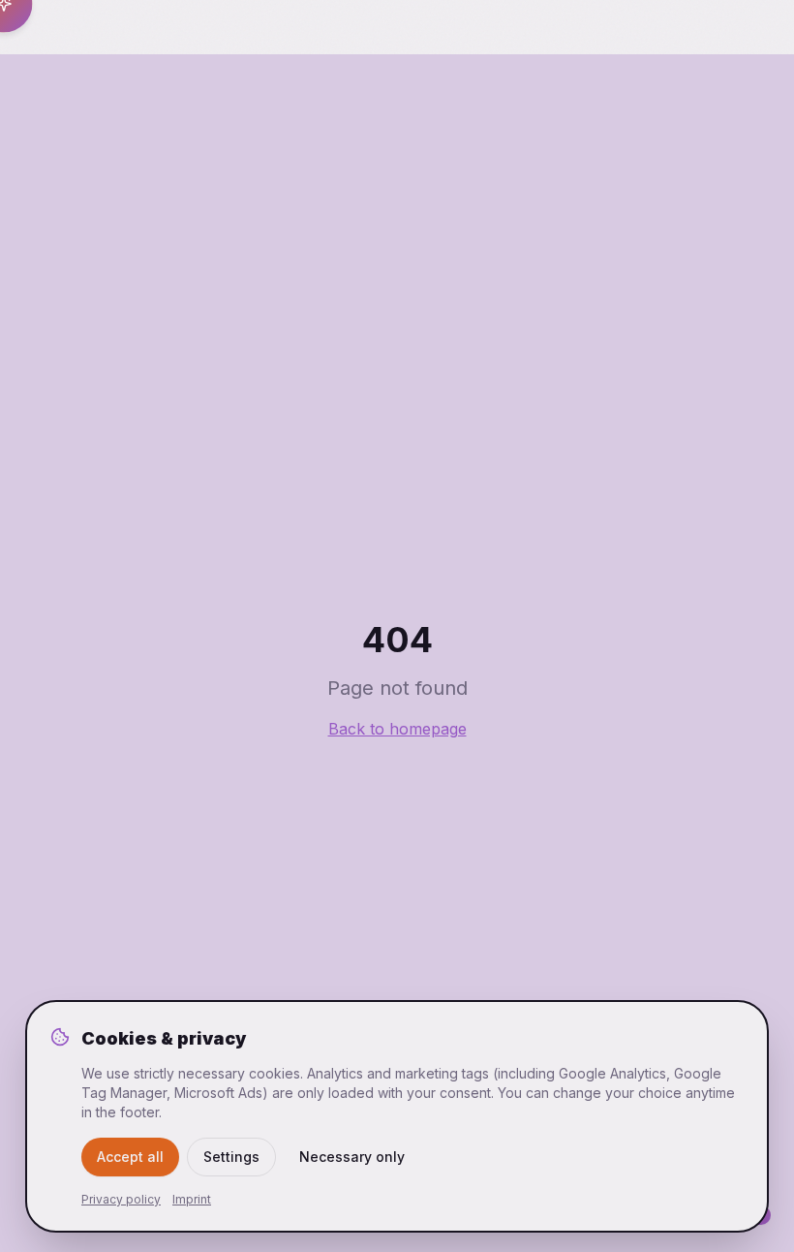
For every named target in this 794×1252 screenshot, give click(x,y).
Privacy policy (121, 1199)
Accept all (130, 1156)
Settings (231, 1156)
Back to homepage (397, 728)
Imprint (191, 1199)
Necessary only (352, 1156)
